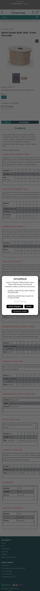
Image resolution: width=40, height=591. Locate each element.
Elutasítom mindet (20, 311)
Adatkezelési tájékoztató (20, 301)
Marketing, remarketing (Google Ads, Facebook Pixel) (20, 297)
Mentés (29, 306)
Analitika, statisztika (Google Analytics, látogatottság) (21, 291)
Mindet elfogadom (14, 306)
